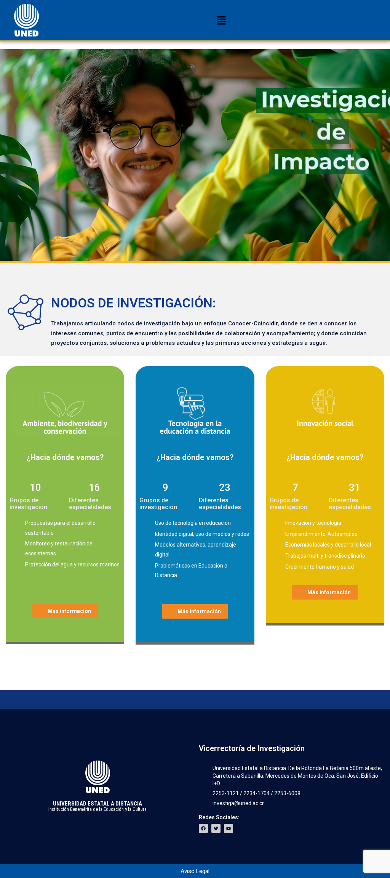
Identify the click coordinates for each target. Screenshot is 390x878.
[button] (221, 21)
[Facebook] (203, 828)
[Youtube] (228, 828)
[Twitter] (216, 828)
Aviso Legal (195, 871)
